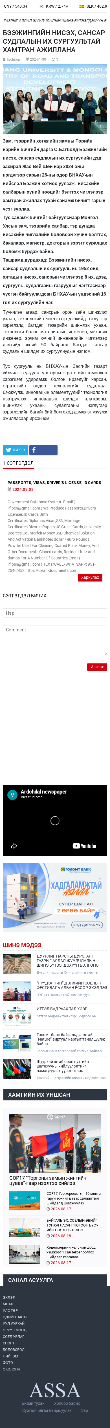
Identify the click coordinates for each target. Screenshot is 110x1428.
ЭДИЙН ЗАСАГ (15, 1317)
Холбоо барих (67, 1403)
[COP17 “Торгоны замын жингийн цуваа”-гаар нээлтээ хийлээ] (55, 1143)
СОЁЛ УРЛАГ (13, 1336)
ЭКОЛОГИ (11, 1369)
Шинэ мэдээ (22, 945)
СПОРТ (9, 1343)
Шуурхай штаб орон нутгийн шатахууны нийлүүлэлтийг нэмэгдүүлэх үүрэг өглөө (63, 1066)
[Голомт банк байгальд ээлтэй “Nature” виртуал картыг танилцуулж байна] (17, 1042)
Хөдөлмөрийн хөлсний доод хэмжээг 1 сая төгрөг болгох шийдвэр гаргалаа (71, 1252)
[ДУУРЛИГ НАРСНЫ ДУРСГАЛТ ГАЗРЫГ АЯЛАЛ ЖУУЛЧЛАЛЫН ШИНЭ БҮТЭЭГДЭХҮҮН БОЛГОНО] (17, 964)
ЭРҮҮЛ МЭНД (15, 1330)
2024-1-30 (38, 59)
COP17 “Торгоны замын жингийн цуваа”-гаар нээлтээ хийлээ (47, 1180)
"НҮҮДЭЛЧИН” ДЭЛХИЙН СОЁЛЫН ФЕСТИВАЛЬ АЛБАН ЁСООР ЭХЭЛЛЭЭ (72, 985)
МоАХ (8, 1304)
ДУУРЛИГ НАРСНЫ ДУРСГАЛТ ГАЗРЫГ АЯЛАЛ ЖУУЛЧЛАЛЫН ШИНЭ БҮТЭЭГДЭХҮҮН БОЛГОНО (68, 960)
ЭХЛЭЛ (9, 1297)
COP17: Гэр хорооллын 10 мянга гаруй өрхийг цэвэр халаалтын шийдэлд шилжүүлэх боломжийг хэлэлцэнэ (74, 1198)
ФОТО (8, 1363)
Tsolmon (13, 59)
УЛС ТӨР (10, 1310)
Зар (84, 1410)
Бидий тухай (33, 1403)
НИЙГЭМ (10, 1356)
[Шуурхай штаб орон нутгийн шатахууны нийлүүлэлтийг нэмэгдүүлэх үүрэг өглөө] (17, 1069)
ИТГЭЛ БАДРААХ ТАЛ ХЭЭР (62, 1009)
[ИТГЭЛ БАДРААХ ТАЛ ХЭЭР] (17, 1016)
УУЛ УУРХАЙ (14, 1323)
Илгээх (97, 667)
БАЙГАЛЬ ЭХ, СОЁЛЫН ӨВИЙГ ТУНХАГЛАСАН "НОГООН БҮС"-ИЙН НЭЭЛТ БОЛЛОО (72, 1225)
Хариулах (90, 577)
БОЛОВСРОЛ (14, 1349)
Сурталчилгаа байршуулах (47, 1410)
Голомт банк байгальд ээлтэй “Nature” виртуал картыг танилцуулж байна (71, 1039)
